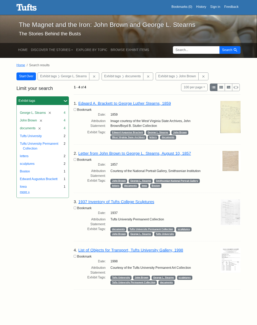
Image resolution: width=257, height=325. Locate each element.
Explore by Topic (91, 50)
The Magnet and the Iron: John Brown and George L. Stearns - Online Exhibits (26, 7)
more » (25, 192)
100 (193, 87)
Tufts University (31, 136)
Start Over (26, 76)
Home (23, 50)
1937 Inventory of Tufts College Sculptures (116, 202)
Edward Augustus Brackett (38, 179)
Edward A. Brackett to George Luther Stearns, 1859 (124, 103)
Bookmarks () (181, 6)
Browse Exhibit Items (130, 50)
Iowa (23, 186)
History (201, 6)
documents (168, 137)
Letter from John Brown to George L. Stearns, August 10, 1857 (134, 153)
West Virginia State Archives (128, 137)
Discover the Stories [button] (50, 50)
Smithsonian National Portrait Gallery (177, 180)
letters (24, 156)
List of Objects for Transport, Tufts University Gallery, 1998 (130, 250)
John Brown (180, 132)
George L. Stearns (158, 132)
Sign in (215, 6)
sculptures (27, 163)
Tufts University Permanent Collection (151, 229)
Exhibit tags (26, 100)
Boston (25, 171)
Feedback (231, 6)
